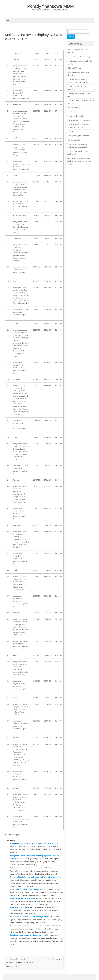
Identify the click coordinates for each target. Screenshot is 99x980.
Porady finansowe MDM (50, 6)
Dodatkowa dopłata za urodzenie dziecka (28, 935)
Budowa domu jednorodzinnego (79, 57)
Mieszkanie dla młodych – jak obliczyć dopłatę (30, 917)
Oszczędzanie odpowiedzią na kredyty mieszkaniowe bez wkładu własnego (80, 161)
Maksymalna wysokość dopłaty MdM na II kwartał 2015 (34, 843)
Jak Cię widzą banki (74, 140)
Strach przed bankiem (75, 112)
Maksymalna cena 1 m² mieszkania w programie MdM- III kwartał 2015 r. (19, 962)
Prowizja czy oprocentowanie (78, 136)
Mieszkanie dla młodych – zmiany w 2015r (28, 889)
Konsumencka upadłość (76, 116)
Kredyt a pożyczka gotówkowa (78, 120)
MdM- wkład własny (18, 907)
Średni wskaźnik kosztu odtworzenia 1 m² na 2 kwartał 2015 (36, 877)
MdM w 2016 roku (74, 68)
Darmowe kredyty (73, 108)
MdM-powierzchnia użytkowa (22, 898)
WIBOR (70, 131)
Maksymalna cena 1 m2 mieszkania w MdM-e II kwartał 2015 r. (36, 868)
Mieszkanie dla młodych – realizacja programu (30, 926)
